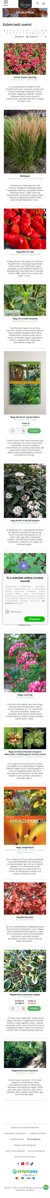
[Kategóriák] (46, 1187)
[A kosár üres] (44, 3)
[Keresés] (38, 3)
